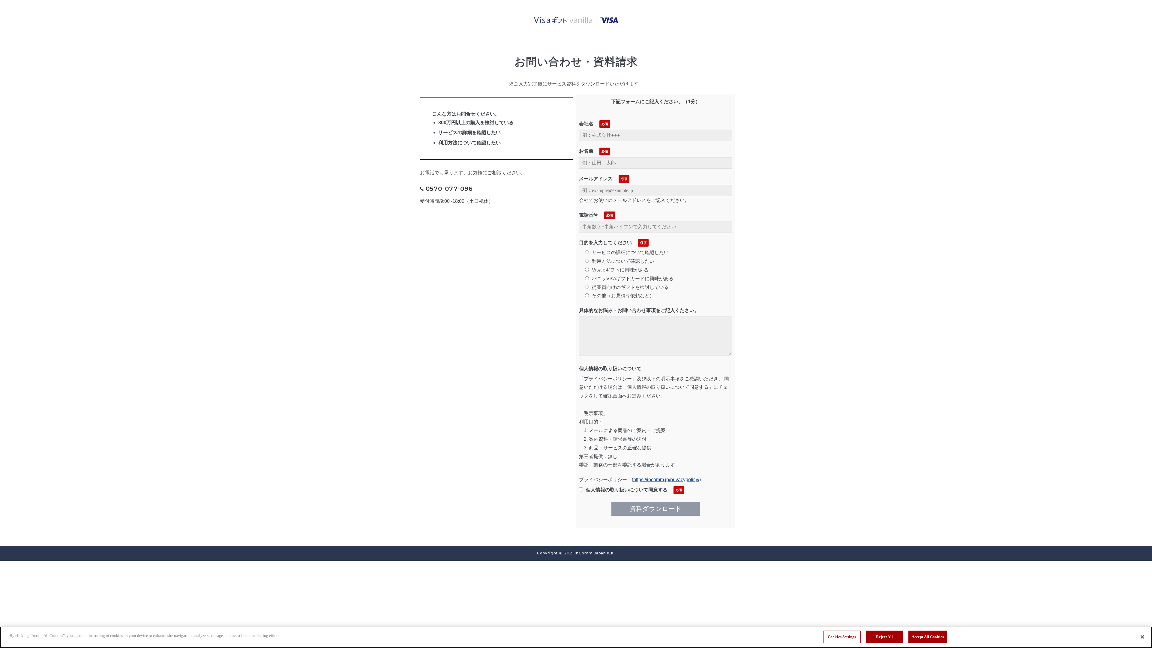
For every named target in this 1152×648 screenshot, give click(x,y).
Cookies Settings (842, 636)
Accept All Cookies (928, 636)
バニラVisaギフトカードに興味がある (633, 278)
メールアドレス (596, 178)
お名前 (586, 151)
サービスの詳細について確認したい (630, 252)
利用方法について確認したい (623, 261)
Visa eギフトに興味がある (620, 269)
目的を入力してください (605, 242)
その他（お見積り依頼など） (623, 295)
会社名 (586, 123)
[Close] (1142, 637)
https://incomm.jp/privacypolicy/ (666, 479)
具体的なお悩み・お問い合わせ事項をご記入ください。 (639, 310)
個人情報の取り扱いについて (610, 368)
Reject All (884, 636)
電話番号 (588, 215)
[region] (576, 637)
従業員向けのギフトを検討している (630, 287)
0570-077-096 (449, 188)
